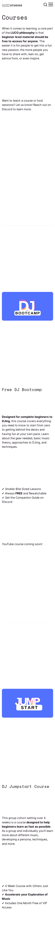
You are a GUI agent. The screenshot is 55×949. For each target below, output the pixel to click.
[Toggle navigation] (50, 4)
